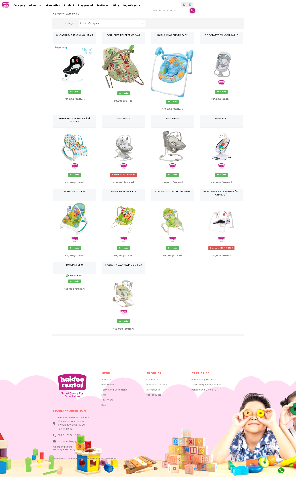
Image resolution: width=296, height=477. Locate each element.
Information (52, 5)
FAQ (103, 394)
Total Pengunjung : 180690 (206, 384)
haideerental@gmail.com (72, 441)
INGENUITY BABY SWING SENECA (123, 264)
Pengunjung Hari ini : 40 (204, 379)
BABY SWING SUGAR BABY (172, 35)
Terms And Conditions (114, 389)
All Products (153, 389)
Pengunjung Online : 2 (203, 389)
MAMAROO (221, 118)
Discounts (152, 379)
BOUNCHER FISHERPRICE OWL (123, 35)
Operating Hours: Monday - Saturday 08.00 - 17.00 (72, 448)
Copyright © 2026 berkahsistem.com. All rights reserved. (84, 458)
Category (19, 5)
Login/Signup (131, 5)
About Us (106, 379)
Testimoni (103, 5)
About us (35, 5)
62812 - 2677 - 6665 (69, 435)
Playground (85, 5)
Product (69, 5)
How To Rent (108, 384)
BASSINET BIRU (74, 264)
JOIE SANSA (123, 118)
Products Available (157, 384)
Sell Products (153, 394)
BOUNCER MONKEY (74, 191)
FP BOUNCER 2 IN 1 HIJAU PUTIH (172, 191)
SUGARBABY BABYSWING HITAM (74, 35)
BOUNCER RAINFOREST (123, 191)
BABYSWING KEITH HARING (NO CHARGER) (221, 193)
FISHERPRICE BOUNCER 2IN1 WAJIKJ (74, 120)
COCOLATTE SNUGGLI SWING (221, 35)
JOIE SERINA (172, 118)
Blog (116, 5)
